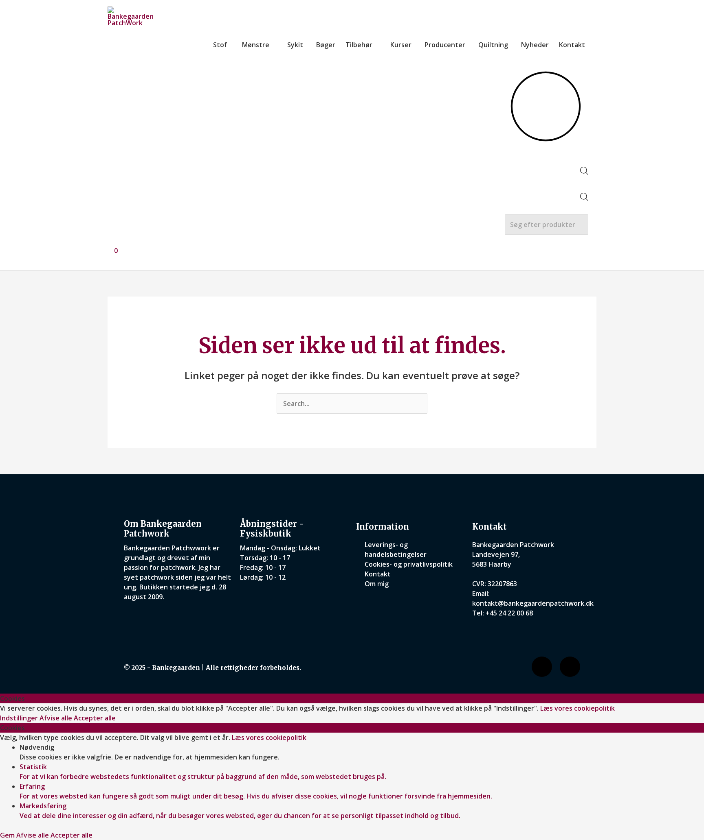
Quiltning (493, 44)
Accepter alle (95, 717)
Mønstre (255, 44)
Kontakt (572, 44)
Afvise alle (57, 717)
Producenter (445, 44)
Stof (220, 44)
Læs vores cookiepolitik (577, 708)
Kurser (400, 44)
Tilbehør (358, 44)
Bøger (325, 44)
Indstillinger (20, 717)
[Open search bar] (584, 172)
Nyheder (535, 44)
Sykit (295, 44)
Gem (8, 835)
